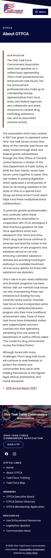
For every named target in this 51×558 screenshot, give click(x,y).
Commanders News (18, 530)
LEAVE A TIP (13, 444)
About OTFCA (14, 472)
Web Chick (31, 552)
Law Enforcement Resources (23, 520)
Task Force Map (15, 483)
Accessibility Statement (32, 549)
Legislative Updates (18, 525)
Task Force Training (18, 478)
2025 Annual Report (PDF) (21, 388)
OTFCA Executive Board (20, 496)
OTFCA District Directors (20, 501)
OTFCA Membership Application (25, 507)
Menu (42, 11)
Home (9, 467)
